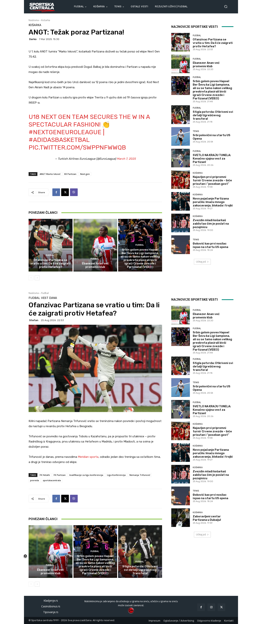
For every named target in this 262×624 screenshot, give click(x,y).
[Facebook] (56, 192)
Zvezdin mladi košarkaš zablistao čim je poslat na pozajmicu (211, 223)
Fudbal (50, 255)
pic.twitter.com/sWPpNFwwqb (77, 147)
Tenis (196, 131)
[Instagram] (211, 607)
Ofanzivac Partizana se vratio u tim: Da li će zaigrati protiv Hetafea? (50, 263)
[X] (65, 192)
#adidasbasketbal (59, 139)
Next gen (85, 174)
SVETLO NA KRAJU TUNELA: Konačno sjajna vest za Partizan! (212, 158)
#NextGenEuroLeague (65, 132)
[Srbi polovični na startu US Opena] (180, 136)
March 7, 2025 (126, 158)
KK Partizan (70, 174)
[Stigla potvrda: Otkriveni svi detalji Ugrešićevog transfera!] (180, 114)
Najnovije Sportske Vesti (194, 27)
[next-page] (37, 277)
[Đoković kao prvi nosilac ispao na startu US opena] (180, 244)
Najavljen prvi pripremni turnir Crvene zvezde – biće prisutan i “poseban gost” (212, 180)
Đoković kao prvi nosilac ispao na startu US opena (210, 245)
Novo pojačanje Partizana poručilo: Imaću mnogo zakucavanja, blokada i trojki (213, 202)
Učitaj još (201, 261)
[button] (227, 6)
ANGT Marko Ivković (50, 174)
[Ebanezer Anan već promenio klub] (95, 245)
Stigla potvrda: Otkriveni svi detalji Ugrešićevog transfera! (213, 115)
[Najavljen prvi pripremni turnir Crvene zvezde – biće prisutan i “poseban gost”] (180, 179)
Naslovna (34, 20)
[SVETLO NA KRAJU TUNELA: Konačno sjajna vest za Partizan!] (180, 158)
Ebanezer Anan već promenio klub (95, 265)
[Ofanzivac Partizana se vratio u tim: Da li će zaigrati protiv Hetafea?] (51, 245)
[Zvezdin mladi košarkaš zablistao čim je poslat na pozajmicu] (180, 223)
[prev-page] (31, 277)
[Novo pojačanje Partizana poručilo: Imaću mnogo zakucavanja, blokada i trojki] (180, 201)
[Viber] (74, 192)
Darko (32, 39)
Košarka (45, 20)
